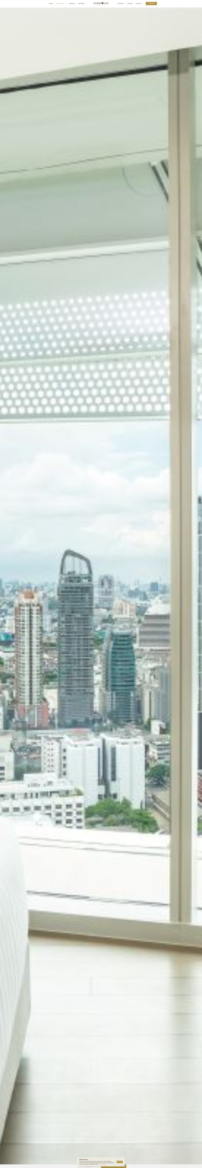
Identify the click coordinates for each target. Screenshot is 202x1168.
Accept (120, 1162)
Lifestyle (120, 3)
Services (72, 3)
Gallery (130, 3)
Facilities (81, 3)
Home (51, 3)
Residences (60, 3)
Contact (139, 3)
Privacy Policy (101, 1164)
